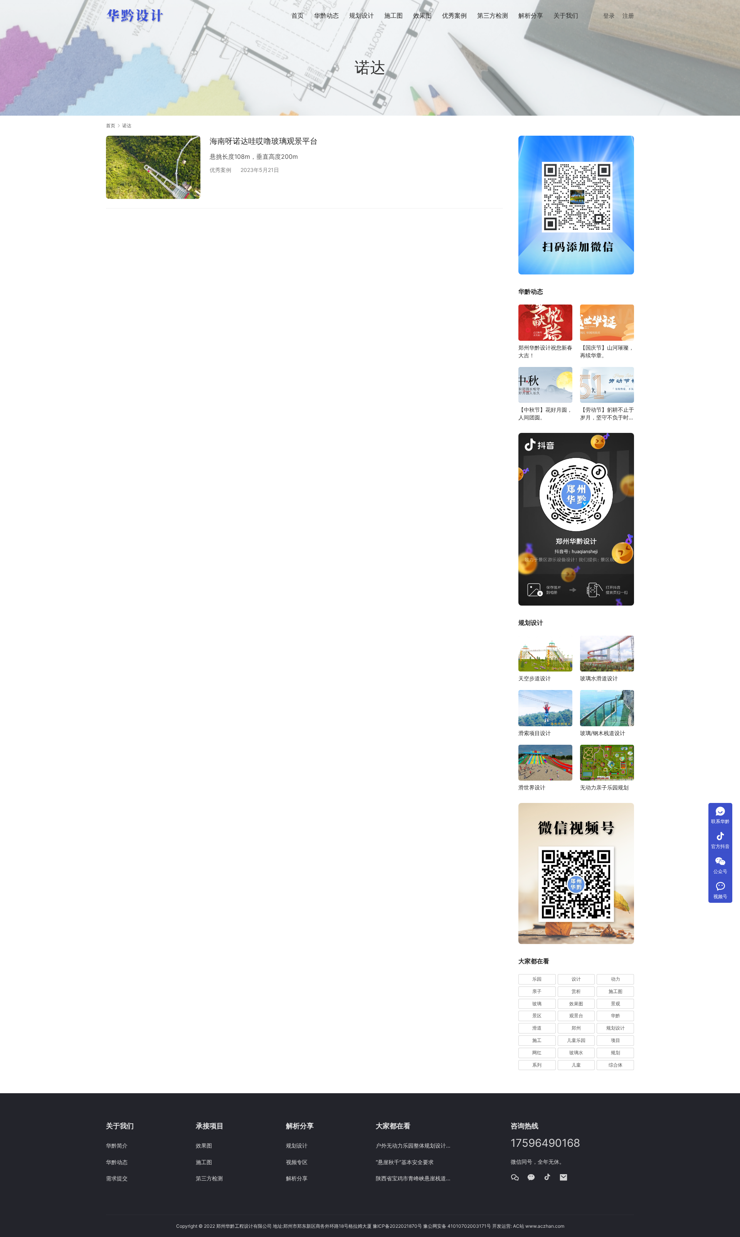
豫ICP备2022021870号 (397, 1226)
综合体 (615, 1065)
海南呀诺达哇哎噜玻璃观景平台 (264, 141)
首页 (297, 15)
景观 (615, 1003)
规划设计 (361, 15)
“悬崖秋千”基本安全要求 (405, 1162)
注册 (628, 15)
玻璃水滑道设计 (599, 678)
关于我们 (565, 15)
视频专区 (297, 1162)
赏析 (576, 991)
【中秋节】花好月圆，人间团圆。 (545, 413)
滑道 (537, 1028)
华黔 (615, 1015)
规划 (615, 1052)
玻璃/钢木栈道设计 (602, 733)
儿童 (576, 1065)
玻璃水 (576, 1052)
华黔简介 (117, 1145)
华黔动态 (326, 15)
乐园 (537, 979)
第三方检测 (492, 15)
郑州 (576, 1028)
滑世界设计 (531, 787)
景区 (537, 1015)
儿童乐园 (576, 1040)
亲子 (537, 991)
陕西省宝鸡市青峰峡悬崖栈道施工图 (415, 1178)
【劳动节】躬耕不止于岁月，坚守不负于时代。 (607, 413)
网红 (537, 1052)
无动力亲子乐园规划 (604, 787)
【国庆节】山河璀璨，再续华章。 (607, 351)
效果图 (422, 15)
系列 (537, 1065)
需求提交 (117, 1178)
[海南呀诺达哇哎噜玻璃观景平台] (153, 167)
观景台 (576, 1015)
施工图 (393, 15)
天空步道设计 (534, 678)
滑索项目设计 (534, 733)
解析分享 (530, 15)
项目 (615, 1040)
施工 (537, 1040)
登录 (609, 15)
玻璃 (537, 1003)
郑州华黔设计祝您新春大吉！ (545, 351)
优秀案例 (454, 15)
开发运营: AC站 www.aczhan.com (528, 1226)
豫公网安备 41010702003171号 (457, 1226)
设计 (576, 979)
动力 (615, 979)
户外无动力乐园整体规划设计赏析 (415, 1145)
